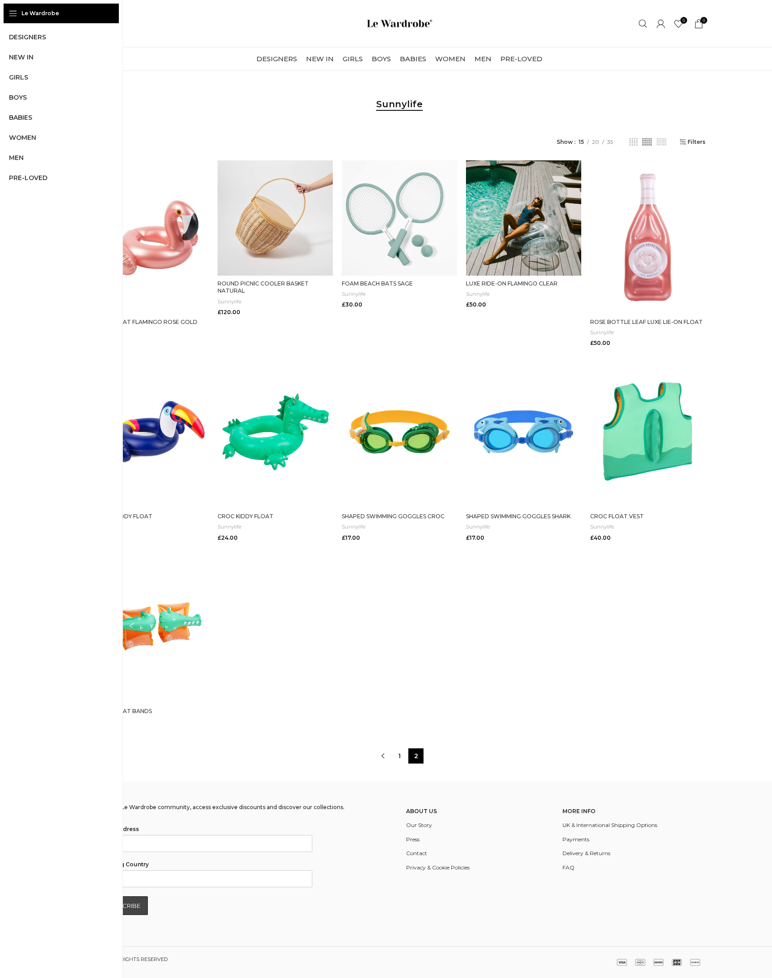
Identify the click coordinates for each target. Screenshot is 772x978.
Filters (696, 142)
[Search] (643, 24)
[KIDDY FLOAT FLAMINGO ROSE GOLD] (151, 237)
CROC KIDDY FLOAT (245, 516)
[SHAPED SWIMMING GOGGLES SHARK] (523, 431)
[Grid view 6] (661, 142)
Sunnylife (229, 301)
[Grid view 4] (633, 142)
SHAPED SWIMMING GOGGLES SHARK (518, 516)
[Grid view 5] (647, 142)
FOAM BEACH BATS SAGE (377, 283)
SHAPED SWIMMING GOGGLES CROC (393, 516)
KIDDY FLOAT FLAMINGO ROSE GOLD (145, 322)
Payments (575, 839)
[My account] (661, 24)
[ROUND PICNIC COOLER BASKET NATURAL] (275, 218)
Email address (118, 829)
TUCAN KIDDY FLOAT (122, 516)
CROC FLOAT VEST (617, 516)
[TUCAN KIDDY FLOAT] (151, 431)
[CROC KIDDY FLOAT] (275, 431)
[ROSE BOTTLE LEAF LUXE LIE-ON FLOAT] (647, 237)
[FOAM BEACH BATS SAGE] (399, 218)
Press (413, 839)
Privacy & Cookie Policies (438, 867)
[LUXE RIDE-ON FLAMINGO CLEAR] (523, 218)
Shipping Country (123, 864)
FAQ (568, 867)
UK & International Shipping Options (609, 825)
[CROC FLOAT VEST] (647, 431)
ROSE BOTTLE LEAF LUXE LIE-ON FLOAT (646, 322)
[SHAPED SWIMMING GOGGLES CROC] (399, 431)
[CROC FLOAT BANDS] (151, 626)
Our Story (419, 825)
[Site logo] (399, 23)
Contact (416, 853)
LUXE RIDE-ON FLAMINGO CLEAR (512, 283)
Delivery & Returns (586, 853)
